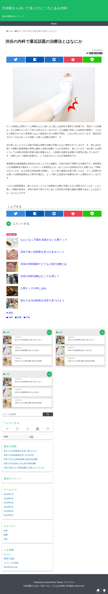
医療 (95, 53)
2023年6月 (9, 498)
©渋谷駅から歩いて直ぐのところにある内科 (44, 586)
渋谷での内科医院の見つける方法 (27, 350)
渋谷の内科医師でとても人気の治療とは (43, 264)
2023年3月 (9, 511)
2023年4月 (9, 507)
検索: (6, 437)
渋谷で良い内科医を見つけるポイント (42, 251)
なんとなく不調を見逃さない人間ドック (43, 239)
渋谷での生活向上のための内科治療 (20, 463)
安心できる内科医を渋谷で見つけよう (42, 300)
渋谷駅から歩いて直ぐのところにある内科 (35, 8)
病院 (9, 313)
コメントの (11, 563)
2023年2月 (9, 515)
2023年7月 (9, 494)
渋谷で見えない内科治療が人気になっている (24, 468)
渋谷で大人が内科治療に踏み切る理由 (28, 361)
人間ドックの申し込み (33, 288)
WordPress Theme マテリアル (59, 582)
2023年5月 (9, 502)
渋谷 (100, 53)
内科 (91, 53)
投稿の (9, 558)
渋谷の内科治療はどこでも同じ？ (39, 276)
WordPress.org (10, 567)
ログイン (8, 554)
